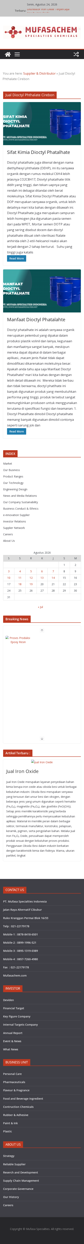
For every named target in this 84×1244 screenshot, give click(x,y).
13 (42, 578)
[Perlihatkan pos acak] (76, 54)
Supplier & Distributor (39, 73)
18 (19, 584)
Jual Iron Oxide (22, 771)
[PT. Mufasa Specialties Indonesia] (8, 54)
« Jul (40, 607)
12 (31, 578)
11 (19, 578)
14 (53, 578)
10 (8, 578)
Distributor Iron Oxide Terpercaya (48, 10)
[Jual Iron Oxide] (42, 762)
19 (31, 584)
